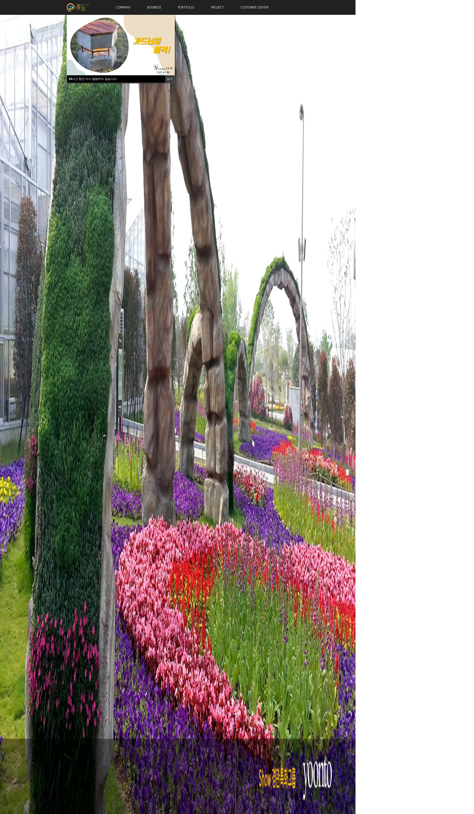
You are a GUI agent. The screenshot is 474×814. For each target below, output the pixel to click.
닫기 (170, 78)
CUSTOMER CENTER (255, 7)
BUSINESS (154, 7)
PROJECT (217, 7)
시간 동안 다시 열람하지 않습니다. (93, 78)
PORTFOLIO (186, 7)
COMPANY (123, 7)
